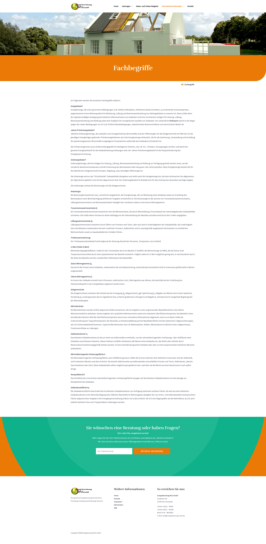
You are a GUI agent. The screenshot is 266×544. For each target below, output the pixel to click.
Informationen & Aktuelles (172, 6)
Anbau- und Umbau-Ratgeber (147, 6)
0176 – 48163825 (167, 513)
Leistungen (126, 6)
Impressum (118, 502)
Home (116, 6)
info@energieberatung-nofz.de (173, 516)
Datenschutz (118, 505)
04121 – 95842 (168, 506)
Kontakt (190, 6)
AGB (115, 508)
